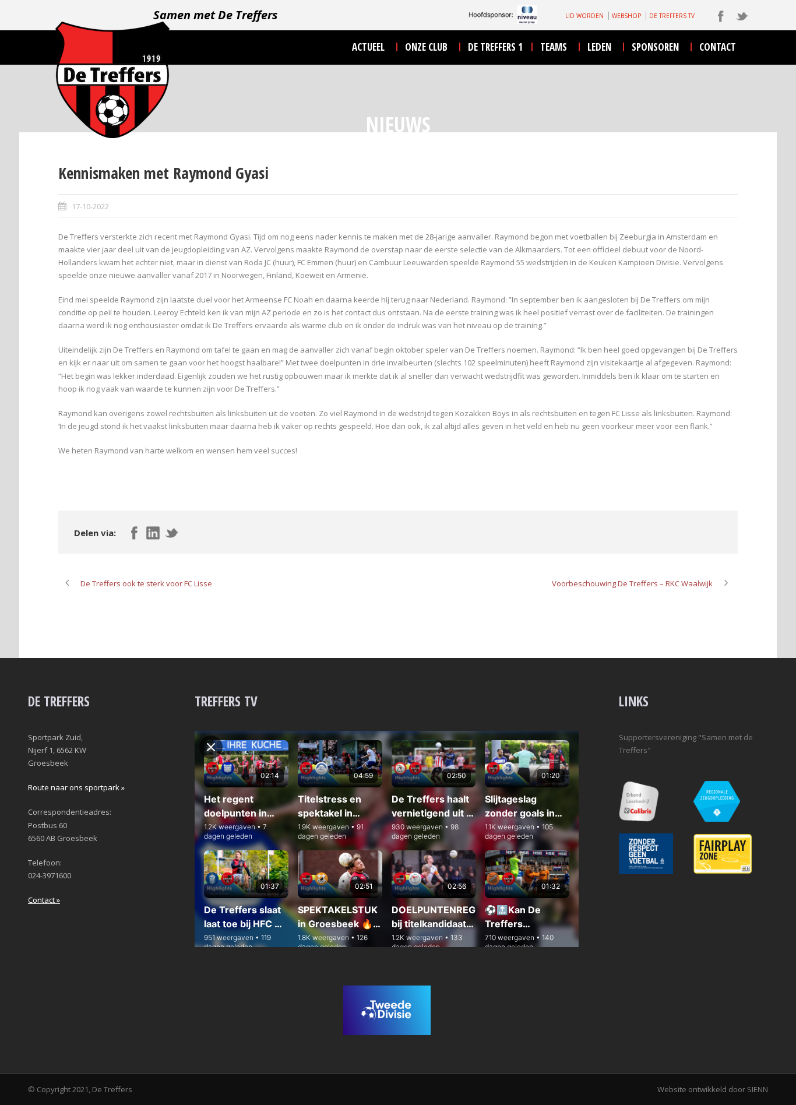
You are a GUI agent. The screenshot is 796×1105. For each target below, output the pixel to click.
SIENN (757, 1089)
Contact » (44, 900)
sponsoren (655, 47)
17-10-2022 (90, 206)
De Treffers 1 (495, 47)
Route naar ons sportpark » (76, 787)
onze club (426, 47)
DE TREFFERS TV (672, 16)
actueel (368, 47)
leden (599, 47)
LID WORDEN (584, 16)
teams (553, 47)
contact (717, 47)
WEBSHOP (626, 16)
